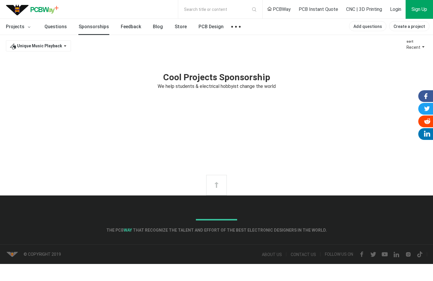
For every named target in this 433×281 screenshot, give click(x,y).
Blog (158, 26)
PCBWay (281, 9)
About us (272, 254)
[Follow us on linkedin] (396, 254)
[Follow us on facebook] (362, 254)
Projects (16, 26)
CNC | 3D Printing (364, 9)
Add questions (367, 26)
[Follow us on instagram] (408, 254)
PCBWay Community (34, 9)
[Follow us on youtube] (385, 254)
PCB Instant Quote (318, 9)
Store (181, 26)
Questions (55, 26)
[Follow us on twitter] (373, 254)
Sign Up (419, 9)
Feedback (131, 26)
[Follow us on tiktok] (420, 254)
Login (395, 9)
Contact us (303, 254)
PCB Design (211, 26)
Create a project (409, 26)
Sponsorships (94, 26)
